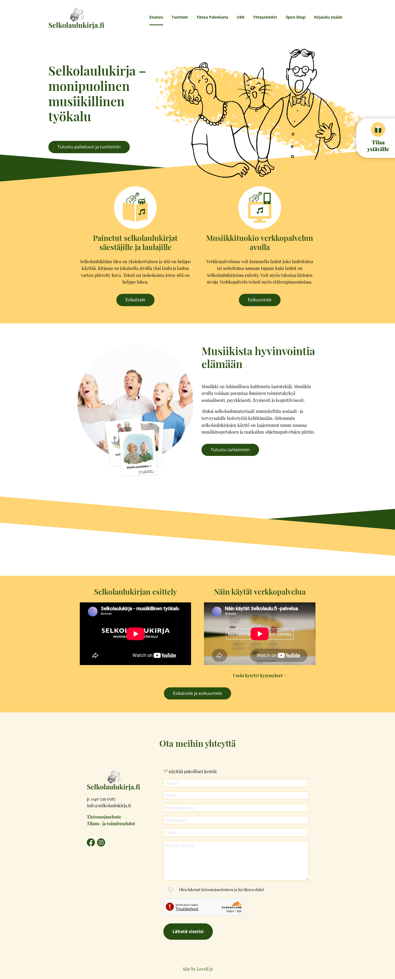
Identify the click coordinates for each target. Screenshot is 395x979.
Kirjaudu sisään (328, 17)
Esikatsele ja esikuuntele (197, 693)
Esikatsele (135, 300)
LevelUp (205, 969)
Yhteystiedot (265, 17)
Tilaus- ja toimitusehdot (111, 823)
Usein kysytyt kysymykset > (259, 675)
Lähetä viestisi (188, 931)
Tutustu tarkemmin (230, 450)
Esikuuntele (259, 300)
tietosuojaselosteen (217, 889)
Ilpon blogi (296, 17)
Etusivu (156, 17)
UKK (241, 17)
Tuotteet (180, 17)
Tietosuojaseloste (104, 817)
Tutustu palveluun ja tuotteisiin (89, 147)
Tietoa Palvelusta (212, 17)
